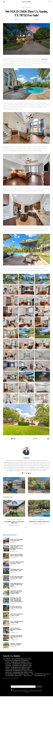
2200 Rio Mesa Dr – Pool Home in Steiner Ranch (39, 521)
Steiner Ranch (28, 7)
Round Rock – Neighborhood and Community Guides (18, 663)
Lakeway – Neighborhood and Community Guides (17, 667)
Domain (33, 480)
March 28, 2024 (11, 486)
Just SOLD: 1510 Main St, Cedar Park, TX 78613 (16, 644)
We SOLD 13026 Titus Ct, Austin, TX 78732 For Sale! (16, 607)
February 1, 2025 (13, 572)
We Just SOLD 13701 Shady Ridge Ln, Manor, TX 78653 (16, 555)
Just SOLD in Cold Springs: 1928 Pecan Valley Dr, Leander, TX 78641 (16, 592)
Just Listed (38, 480)
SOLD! (23, 7)
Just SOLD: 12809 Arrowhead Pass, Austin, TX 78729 (16, 562)
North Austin (43, 480)
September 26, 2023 (13, 639)
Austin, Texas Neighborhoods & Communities (17, 660)
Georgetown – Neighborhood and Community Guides (19, 670)
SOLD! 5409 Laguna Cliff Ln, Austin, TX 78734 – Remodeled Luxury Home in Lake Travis (16, 547)
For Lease (8, 519)
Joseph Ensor (36, 19)
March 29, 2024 (17, 19)
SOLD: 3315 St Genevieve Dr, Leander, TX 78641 (16, 614)
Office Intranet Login (40, 675)
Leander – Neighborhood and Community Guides (17, 662)
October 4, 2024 (13, 579)
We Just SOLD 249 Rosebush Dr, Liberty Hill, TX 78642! (16, 577)
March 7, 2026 (12, 542)
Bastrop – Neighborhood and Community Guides (17, 668)
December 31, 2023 (13, 632)
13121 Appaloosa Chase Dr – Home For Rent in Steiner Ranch (14, 522)
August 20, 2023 (13, 646)
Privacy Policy (28, 675)
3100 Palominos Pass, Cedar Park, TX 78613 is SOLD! (16, 570)
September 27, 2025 (13, 551)
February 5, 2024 (13, 624)
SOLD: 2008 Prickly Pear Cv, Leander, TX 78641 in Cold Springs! (16, 585)
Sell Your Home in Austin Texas (13, 675)
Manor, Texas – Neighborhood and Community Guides (19, 672)
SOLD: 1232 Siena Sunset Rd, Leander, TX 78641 (16, 622)
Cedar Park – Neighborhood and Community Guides (18, 665)
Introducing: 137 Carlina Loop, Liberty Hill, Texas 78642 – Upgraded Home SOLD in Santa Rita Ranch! (16, 599)
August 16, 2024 (13, 587)
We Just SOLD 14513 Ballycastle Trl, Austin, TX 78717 (16, 629)
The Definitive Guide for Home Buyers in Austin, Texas (17, 658)
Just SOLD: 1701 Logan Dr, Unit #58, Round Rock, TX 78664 (16, 637)
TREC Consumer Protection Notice (40, 673)
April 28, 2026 (17, 525)
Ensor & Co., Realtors (26, 1)
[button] (25, 527)
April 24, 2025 (12, 557)
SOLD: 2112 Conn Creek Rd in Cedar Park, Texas (16, 540)
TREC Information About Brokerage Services (17, 673)
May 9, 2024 (12, 595)
